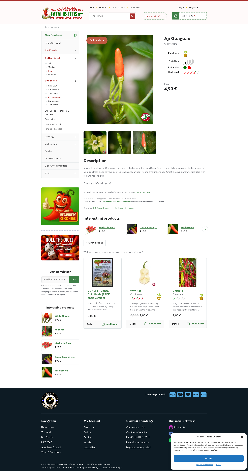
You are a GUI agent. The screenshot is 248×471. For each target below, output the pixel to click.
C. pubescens (54, 101)
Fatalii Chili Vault (53, 43)
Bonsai (121, 208)
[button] (242, 437)
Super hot (52, 75)
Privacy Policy (92, 468)
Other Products (53, 158)
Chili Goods (51, 144)
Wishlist (88, 442)
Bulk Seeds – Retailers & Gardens (57, 113)
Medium (51, 67)
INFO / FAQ (46, 442)
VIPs (47, 173)
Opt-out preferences (204, 465)
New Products (53, 35)
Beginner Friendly (53, 124)
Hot (116, 208)
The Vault (46, 432)
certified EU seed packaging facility (117, 202)
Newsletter (89, 447)
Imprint (218, 465)
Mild (50, 63)
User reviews (118, 8)
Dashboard (89, 427)
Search (132, 16)
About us (135, 8)
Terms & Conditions (51, 452)
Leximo (107, 464)
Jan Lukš (98, 464)
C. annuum (53, 86)
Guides (48, 151)
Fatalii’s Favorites (53, 129)
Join (74, 279)
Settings (88, 437)
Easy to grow (129, 208)
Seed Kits (50, 119)
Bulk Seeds (47, 437)
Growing (49, 136)
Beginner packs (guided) (138, 447)
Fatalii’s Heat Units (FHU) (138, 437)
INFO (91, 8)
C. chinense (53, 93)
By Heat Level (52, 58)
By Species (51, 80)
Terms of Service (109, 468)
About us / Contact (51, 447)
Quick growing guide (137, 432)
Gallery (102, 8)
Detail (90, 324)
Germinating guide (135, 427)
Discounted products (56, 166)
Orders (87, 432)
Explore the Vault (142, 192)
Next (205, 229)
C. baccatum (54, 90)
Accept (209, 458)
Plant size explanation (137, 442)
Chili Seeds (97, 208)
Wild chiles (53, 105)
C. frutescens (108, 208)
